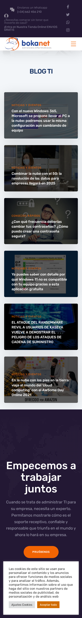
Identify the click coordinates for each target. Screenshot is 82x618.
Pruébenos (41, 551)
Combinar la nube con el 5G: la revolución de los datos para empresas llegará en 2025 (37, 178)
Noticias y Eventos (26, 105)
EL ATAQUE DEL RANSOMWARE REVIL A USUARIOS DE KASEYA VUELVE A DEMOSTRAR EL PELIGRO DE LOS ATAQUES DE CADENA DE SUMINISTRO (37, 332)
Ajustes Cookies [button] (21, 604)
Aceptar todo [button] (48, 604)
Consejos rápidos (26, 215)
